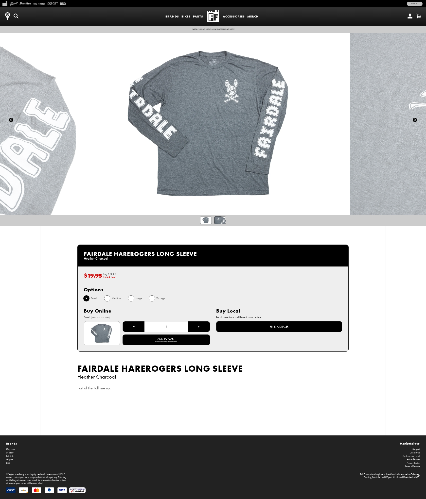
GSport (9, 459)
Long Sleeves (206, 29)
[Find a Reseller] (7, 16)
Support (414, 4)
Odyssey (10, 449)
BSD (8, 463)
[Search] (16, 16)
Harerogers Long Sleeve (223, 29)
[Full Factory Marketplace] (5, 3)
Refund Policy (413, 459)
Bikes (186, 16)
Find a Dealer (279, 326)
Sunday (10, 452)
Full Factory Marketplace (371, 474)
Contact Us (415, 452)
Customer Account (411, 456)
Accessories (234, 16)
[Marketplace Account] (410, 16)
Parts (198, 16)
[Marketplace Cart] (419, 16)
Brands (172, 16)
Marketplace (410, 443)
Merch (253, 16)
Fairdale (195, 29)
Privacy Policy (413, 463)
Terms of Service (412, 466)
